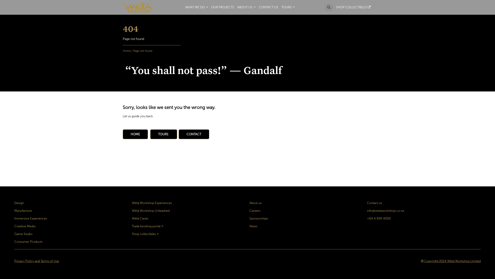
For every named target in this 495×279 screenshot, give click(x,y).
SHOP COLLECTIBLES (352, 7)
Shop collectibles (144, 234)
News (253, 226)
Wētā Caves (140, 218)
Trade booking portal (146, 226)
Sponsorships (258, 218)
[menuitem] (197, 7)
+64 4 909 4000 (379, 218)
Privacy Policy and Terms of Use (36, 261)
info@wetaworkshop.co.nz (385, 211)
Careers (254, 211)
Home (127, 51)
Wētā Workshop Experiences (152, 203)
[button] (329, 7)
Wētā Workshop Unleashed (151, 211)
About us (255, 203)
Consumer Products (28, 242)
